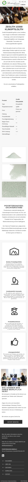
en (22, 1)
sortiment (8, 467)
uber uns (8, 464)
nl (20, 1)
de (25, 1)
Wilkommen (8, 460)
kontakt (7, 474)
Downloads (8, 470)
